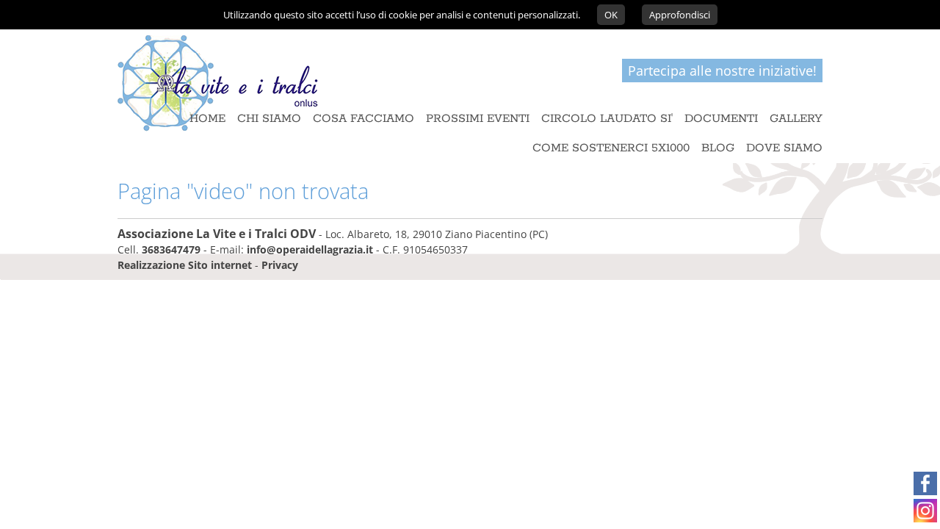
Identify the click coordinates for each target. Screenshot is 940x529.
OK (611, 14)
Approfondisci (679, 14)
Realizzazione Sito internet (185, 265)
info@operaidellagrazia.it (310, 249)
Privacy (279, 265)
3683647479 (171, 249)
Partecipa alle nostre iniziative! (722, 70)
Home (207, 119)
